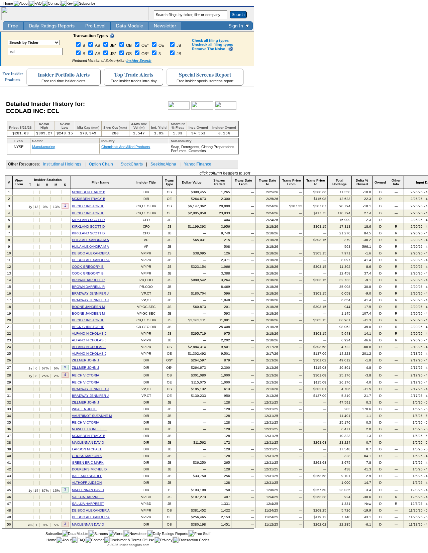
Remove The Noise (208, 49)
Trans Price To (315, 182)
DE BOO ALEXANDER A (91, 253)
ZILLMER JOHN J (85, 360)
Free (13, 25)
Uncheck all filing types (212, 44)
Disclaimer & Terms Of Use (132, 540)
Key (70, 3)
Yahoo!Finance (197, 164)
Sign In (235, 25)
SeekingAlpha (163, 164)
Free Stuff (202, 534)
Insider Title (146, 182)
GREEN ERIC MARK (88, 462)
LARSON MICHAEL (87, 449)
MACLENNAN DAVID (88, 442)
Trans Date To (267, 182)
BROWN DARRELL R (88, 280)
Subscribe (87, 3)
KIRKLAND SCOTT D (88, 220)
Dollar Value (192, 182)
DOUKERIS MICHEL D (89, 469)
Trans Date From (243, 182)
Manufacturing (43, 147)
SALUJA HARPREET (88, 497)
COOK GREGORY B (88, 266)
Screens (101, 534)
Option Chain (101, 164)
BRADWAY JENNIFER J (90, 293)
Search (238, 14)
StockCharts (132, 164)
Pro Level (95, 25)
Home (8, 3)
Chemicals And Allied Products (125, 147)
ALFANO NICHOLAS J (89, 333)
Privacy (166, 540)
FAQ (38, 3)
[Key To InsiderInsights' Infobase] (112, 36)
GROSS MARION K (87, 456)
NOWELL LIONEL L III (89, 429)
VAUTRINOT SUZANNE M (92, 416)
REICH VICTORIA (85, 375)
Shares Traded (219, 182)
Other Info (396, 182)
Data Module (129, 25)
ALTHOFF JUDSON (87, 482)
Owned (380, 182)
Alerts (118, 534)
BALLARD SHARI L (87, 476)
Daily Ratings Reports (52, 25)
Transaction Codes (194, 540)
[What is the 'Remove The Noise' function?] (230, 49)
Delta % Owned (362, 182)
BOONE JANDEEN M (88, 307)
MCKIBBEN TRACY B (88, 192)
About (23, 3)
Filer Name (100, 182)
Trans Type (169, 182)
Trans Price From (291, 182)
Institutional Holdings (62, 164)
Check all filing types (210, 40)
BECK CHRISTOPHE (88, 206)
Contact (54, 3)
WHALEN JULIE (84, 409)
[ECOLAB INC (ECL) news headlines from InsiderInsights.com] (179, 108)
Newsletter (165, 25)
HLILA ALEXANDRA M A (90, 240)
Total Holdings (339, 182)
